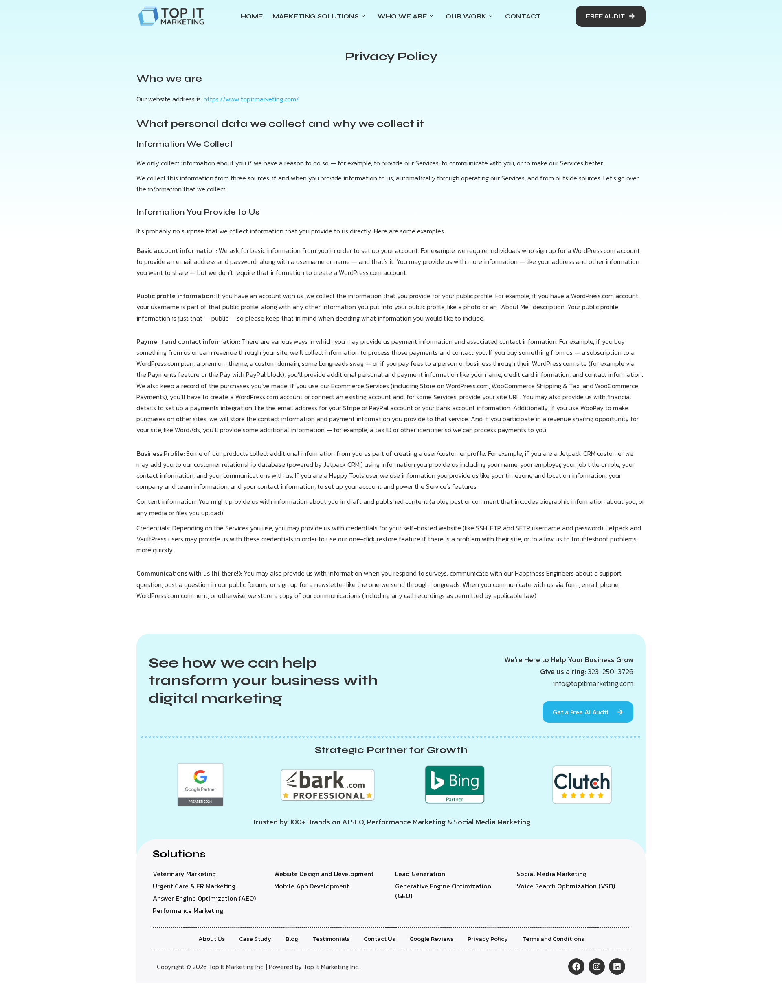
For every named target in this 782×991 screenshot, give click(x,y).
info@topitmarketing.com (593, 683)
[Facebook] (576, 966)
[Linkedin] (617, 966)
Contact (523, 16)
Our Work (466, 16)
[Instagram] (597, 966)
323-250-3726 (610, 671)
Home (252, 16)
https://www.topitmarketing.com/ (251, 99)
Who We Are (402, 16)
